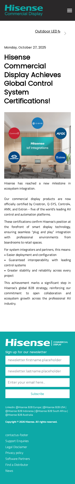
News (9, 470)
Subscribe (37, 394)
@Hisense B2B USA (54, 407)
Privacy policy (14, 452)
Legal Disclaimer (16, 446)
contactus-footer (16, 434)
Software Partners (17, 458)
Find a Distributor (16, 464)
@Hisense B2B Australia (19, 414)
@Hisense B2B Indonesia (19, 411)
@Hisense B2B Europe (28, 407)
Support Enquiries (17, 440)
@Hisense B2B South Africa (51, 411)
